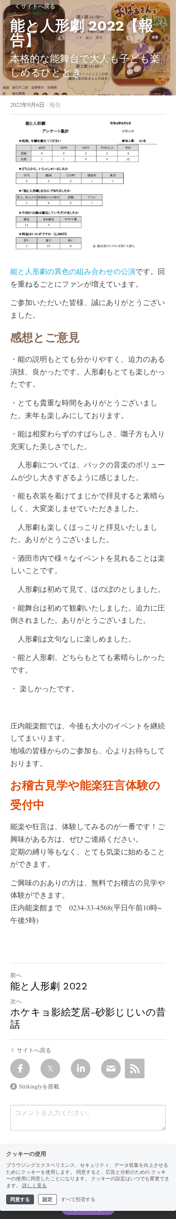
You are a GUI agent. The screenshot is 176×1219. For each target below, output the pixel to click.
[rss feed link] (134, 1068)
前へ (16, 975)
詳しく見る (34, 1185)
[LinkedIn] (80, 1068)
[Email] (111, 1068)
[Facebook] (20, 1068)
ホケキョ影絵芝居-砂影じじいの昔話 (88, 1018)
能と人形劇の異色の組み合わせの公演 (72, 271)
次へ (16, 1001)
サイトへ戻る (38, 6)
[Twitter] (50, 1068)
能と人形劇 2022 (49, 986)
